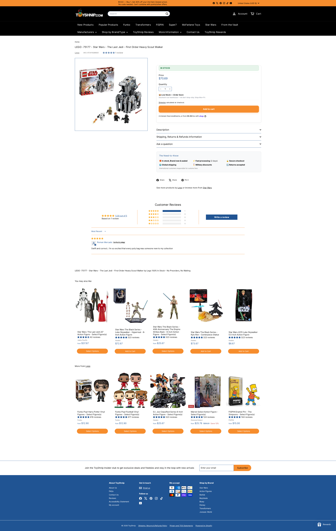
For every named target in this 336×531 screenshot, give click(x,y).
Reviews (112, 498)
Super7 (173, 24)
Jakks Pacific (82, 340)
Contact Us (193, 32)
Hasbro (117, 340)
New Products (85, 24)
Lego (77, 52)
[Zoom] (111, 94)
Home (77, 42)
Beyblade (204, 498)
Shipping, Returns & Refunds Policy (152, 526)
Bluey (202, 501)
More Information (169, 32)
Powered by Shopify (204, 526)
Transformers (143, 24)
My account (114, 505)
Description (162, 129)
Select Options (92, 351)
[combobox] (139, 13)
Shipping (162, 103)
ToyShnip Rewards (215, 32)
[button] (109, 52)
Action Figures (206, 491)
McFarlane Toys (191, 24)
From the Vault (229, 24)
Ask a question (164, 144)
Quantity (163, 84)
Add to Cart (130, 351)
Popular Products (108, 24)
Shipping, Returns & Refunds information (179, 136)
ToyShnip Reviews (143, 32)
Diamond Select (197, 420)
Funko (126, 24)
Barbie (202, 495)
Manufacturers (86, 32)
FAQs (111, 491)
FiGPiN (160, 24)
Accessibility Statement (119, 501)
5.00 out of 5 (121, 216)
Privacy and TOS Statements (181, 526)
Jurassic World (206, 512)
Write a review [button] (221, 217)
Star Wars (210, 24)
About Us (113, 488)
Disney (202, 505)
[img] (97, 238)
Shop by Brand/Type (114, 32)
